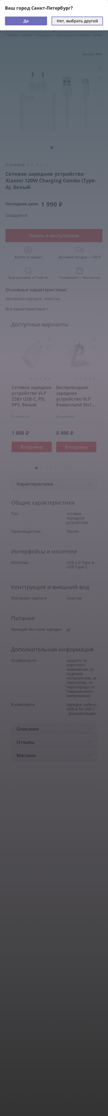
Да (26, 20)
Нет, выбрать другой (77, 20)
